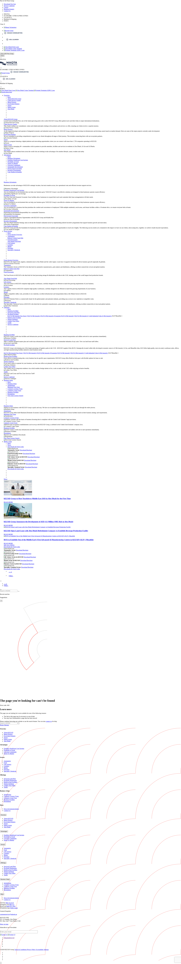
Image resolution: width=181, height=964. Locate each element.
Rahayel (10, 238)
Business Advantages (14, 158)
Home (2, 725)
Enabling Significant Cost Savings (18, 160)
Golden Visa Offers (13, 321)
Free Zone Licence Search (15, 395)
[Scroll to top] (1, 963)
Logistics (10, 245)
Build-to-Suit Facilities (14, 317)
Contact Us (7, 11)
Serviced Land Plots (14, 312)
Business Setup (8, 380)
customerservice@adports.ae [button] (8, 914)
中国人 (6, 585)
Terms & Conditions (20, 949)
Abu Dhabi (11, 109)
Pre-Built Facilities (13, 314)
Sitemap (6, 725)
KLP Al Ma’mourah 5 (67, 316)
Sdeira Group (12, 107)
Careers (6, 7)
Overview (7, 95)
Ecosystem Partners (9, 736)
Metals (10, 246)
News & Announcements (11, 809)
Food (5, 763)
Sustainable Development (15, 167)
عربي (5, 584)
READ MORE (8, 502)
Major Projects (12, 102)
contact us (49, 721)
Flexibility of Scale (13, 162)
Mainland (10, 387)
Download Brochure (26, 450)
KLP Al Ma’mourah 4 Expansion (51, 316)
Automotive (11, 236)
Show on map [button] (4, 924)
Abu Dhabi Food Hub (14, 241)
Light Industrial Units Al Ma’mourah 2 (100, 316)
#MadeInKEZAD (9, 938)
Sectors (3, 844)
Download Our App (10, 4)
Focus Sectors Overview (15, 234)
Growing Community (14, 165)
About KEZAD (8, 732)
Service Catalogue (9, 6)
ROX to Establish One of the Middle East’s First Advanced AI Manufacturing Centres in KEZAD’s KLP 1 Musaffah (49, 540)
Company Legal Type (10, 798)
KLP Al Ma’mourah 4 (34, 316)
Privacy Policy (31, 949)
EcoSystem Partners (13, 104)
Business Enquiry (9, 9)
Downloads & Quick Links (16, 447)
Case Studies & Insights (15, 172)
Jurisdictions (11, 385)
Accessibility (40, 949)
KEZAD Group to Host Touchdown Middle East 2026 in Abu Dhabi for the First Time (37, 499)
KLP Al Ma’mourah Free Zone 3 (17, 316)
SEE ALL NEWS (9, 545)
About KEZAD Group (14, 99)
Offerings (6, 307)
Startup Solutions (13, 319)
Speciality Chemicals (14, 250)
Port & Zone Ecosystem (15, 168)
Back (9, 97)
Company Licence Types (15, 389)
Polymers (10, 248)
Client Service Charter (14, 100)
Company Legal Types (14, 390)
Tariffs (9, 323)
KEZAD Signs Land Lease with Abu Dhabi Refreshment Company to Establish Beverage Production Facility (46, 531)
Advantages (7, 155)
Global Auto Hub (18, 238)
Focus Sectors (8, 231)
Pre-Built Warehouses (10, 780)
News (9, 445)
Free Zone (17, 387)
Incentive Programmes (14, 170)
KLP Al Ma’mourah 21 (82, 316)
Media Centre (8, 441)
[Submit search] (18, 723)
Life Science (11, 243)
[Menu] (1, 589)
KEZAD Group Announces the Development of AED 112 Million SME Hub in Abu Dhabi (38, 522)
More (2, 894)
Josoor (9, 105)
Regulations (11, 394)
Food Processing (12, 240)
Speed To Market (13, 163)
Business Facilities (13, 311)
